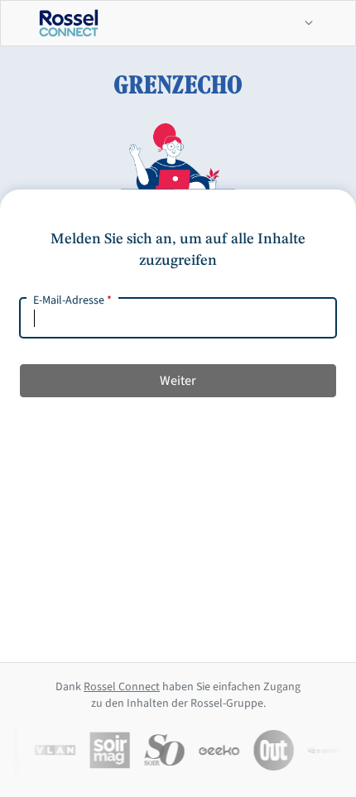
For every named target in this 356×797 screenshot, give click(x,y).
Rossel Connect (122, 687)
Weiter (178, 381)
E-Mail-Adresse (72, 300)
